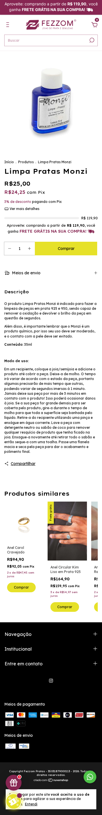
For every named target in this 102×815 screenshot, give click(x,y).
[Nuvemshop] (51, 780)
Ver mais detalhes (24, 209)
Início (9, 162)
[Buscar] (91, 40)
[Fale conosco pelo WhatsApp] (90, 777)
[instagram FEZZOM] (51, 680)
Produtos (26, 162)
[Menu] (8, 25)
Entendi (31, 804)
